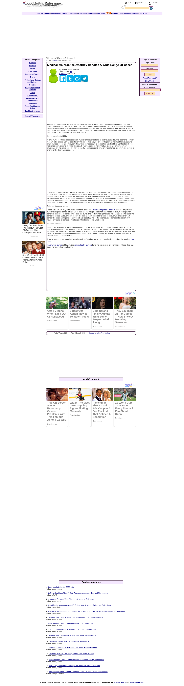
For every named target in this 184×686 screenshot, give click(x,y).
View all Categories (32, 116)
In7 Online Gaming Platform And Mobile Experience (69, 642)
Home (130, 3)
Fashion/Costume (32, 111)
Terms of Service (136, 683)
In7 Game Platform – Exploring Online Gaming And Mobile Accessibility (75, 617)
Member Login (117, 13)
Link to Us (143, 13)
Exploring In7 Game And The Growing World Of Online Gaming (72, 629)
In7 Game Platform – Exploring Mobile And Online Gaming (71, 654)
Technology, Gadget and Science (33, 81)
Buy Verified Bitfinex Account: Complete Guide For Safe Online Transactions (78, 672)
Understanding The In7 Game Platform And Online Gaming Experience (76, 660)
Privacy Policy (120, 683)
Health (32, 69)
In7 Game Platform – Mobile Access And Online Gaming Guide (72, 635)
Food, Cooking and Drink (32, 107)
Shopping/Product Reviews (32, 89)
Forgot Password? (150, 78)
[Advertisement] (92, 35)
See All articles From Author (99, 333)
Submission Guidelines (87, 13)
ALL (47, 60)
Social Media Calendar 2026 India (61, 587)
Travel (32, 77)
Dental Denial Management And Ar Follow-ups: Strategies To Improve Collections (79, 605)
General (32, 66)
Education (32, 71)
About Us (142, 3)
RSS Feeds (101, 13)
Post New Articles (131, 13)
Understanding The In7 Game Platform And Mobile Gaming (70, 623)
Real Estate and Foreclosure (32, 99)
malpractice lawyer (54, 245)
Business (55, 60)
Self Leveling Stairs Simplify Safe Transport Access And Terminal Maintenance (78, 593)
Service (32, 85)
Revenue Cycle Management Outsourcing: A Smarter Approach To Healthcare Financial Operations (86, 611)
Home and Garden (32, 74)
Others (32, 93)
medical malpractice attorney (104, 210)
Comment (63, 74)
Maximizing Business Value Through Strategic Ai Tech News (71, 599)
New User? (149, 81)
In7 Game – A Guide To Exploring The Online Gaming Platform (72, 648)
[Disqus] (91, 466)
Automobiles (32, 96)
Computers (32, 103)
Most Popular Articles (59, 13)
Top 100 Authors (43, 13)
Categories (73, 13)
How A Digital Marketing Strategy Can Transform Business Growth (74, 666)
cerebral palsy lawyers (83, 245)
